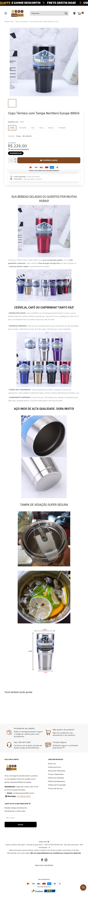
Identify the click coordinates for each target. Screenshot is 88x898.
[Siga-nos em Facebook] (42, 859)
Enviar (20, 824)
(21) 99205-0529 (23, 796)
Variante (11, 136)
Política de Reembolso (56, 781)
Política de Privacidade (57, 785)
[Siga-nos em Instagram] (46, 859)
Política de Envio (54, 767)
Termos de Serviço (55, 788)
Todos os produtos (21, 21)
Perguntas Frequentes (56, 771)
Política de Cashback (56, 778)
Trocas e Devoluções (56, 774)
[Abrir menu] (6, 13)
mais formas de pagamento (20, 149)
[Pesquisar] (66, 13)
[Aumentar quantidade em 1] (15, 159)
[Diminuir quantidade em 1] (15, 161)
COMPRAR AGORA (50, 160)
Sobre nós (52, 764)
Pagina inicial (9, 21)
